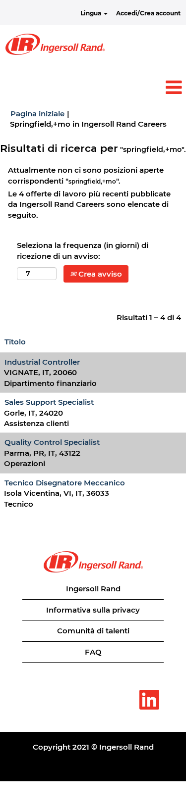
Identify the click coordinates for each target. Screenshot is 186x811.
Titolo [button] (15, 341)
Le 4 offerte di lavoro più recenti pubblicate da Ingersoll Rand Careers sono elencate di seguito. (89, 204)
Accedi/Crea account (148, 13)
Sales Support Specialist (49, 402)
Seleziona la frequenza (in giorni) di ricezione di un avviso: (82, 250)
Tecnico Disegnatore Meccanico (64, 482)
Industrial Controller (42, 362)
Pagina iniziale (37, 113)
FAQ (93, 652)
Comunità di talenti (93, 630)
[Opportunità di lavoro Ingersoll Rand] (55, 44)
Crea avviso (99, 274)
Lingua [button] (91, 13)
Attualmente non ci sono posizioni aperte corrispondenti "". (86, 175)
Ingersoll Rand (93, 588)
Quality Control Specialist (52, 442)
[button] (93, 87)
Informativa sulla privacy (93, 610)
